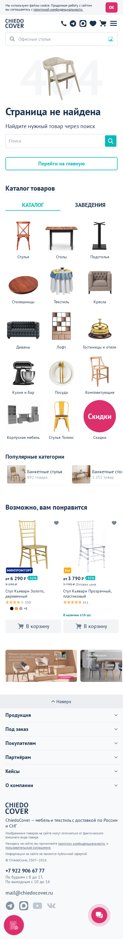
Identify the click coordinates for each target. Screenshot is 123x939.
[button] (113, 23)
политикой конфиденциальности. (58, 9)
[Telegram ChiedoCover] (10, 905)
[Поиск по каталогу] (110, 141)
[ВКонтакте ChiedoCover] (51, 905)
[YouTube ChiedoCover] (37, 905)
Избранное (93, 23)
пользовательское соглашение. (28, 847)
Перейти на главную (61, 163)
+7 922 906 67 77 (64, 23)
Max (83, 23)
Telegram (73, 23)
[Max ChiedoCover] (23, 905)
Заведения (90, 205)
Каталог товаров (30, 188)
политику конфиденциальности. (82, 843)
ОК (111, 7)
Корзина (103, 23)
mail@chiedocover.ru (29, 892)
